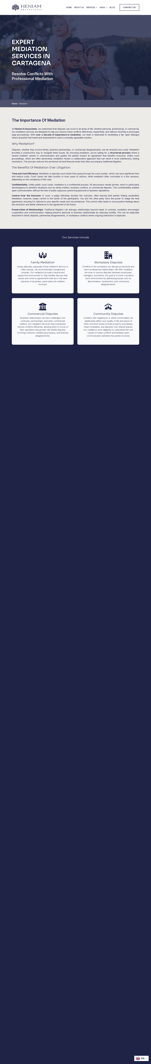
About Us (79, 7)
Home (69, 7)
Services (90, 7)
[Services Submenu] (96, 7)
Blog (112, 7)
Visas (102, 7)
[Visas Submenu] (106, 7)
